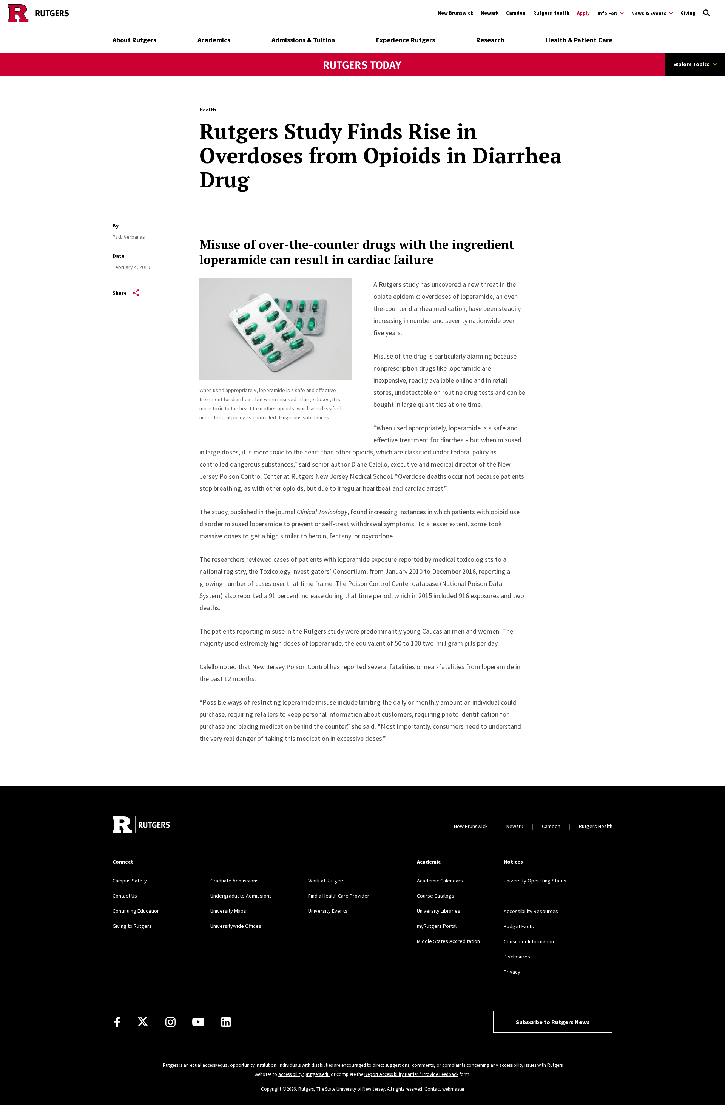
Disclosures (517, 956)
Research (490, 40)
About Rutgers (134, 40)
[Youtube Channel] (198, 1022)
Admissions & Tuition (303, 40)
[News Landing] (362, 75)
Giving (688, 13)
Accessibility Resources (531, 911)
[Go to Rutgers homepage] (38, 13)
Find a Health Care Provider (338, 895)
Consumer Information (529, 941)
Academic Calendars (440, 880)
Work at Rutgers (326, 880)
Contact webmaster (444, 1089)
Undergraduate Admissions (241, 895)
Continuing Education (136, 910)
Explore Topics (691, 64)
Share (120, 292)
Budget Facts (519, 926)
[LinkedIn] (226, 1022)
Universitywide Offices (235, 926)
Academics (213, 40)
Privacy (512, 971)
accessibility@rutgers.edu (304, 1074)
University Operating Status (535, 880)
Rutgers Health (551, 13)
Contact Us (125, 895)
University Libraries (438, 910)
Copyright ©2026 (278, 1089)
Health (207, 109)
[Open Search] (706, 13)
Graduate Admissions (234, 880)
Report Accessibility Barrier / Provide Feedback (411, 1074)
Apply (583, 13)
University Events (327, 910)
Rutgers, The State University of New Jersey (341, 1089)
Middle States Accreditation (448, 941)
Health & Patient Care (579, 40)
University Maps (228, 910)
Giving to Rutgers (132, 926)
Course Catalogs (435, 895)
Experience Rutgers (405, 40)
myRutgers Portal (437, 926)
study (411, 284)
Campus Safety (130, 880)
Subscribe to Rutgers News (553, 1022)
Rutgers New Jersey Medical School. (342, 476)
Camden (516, 13)
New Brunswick (455, 13)
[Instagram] (170, 1022)
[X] (143, 1021)
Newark (489, 13)
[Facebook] (117, 1022)
